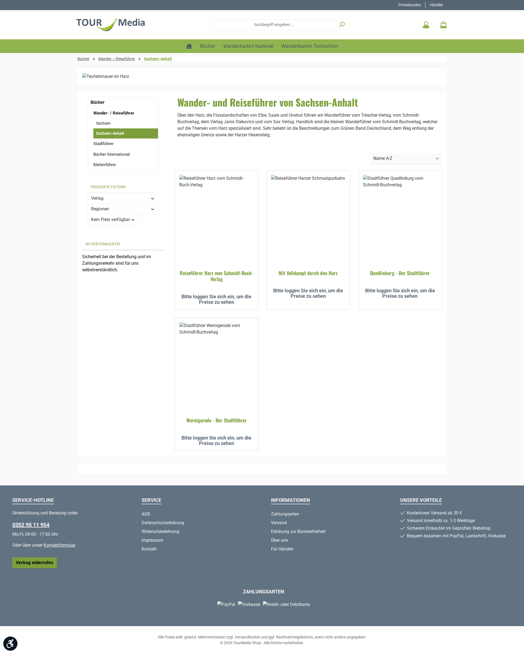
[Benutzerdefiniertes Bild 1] (85, 285)
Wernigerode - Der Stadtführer (216, 420)
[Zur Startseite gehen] (110, 25)
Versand (279, 522)
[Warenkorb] (442, 24)
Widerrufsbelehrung (160, 531)
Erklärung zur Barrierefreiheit (298, 531)
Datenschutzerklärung (163, 522)
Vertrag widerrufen (34, 562)
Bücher (98, 102)
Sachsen (103, 123)
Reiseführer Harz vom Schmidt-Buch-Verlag (216, 276)
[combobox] (274, 24)
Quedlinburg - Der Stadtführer (400, 273)
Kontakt (149, 549)
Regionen (100, 208)
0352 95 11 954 (30, 525)
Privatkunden (409, 5)
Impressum (152, 540)
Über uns (279, 540)
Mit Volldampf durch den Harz (308, 273)
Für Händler (282, 549)
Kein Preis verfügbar (110, 219)
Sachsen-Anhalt (110, 133)
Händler (436, 5)
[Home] (189, 46)
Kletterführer (104, 164)
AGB (146, 514)
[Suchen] (342, 24)
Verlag (97, 198)
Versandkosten (247, 637)
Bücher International (111, 154)
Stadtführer (103, 143)
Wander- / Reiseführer (113, 113)
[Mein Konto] (426, 24)
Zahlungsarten (285, 514)
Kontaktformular (59, 545)
